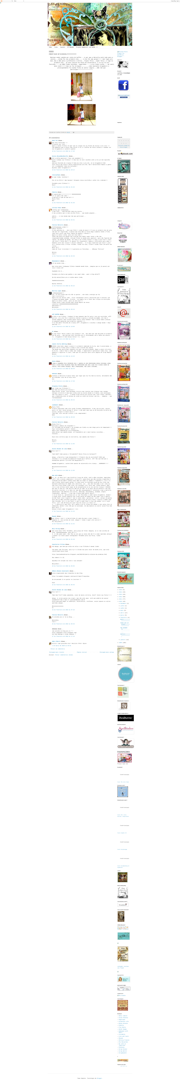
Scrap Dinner (123, 1049)
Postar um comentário (58, 649)
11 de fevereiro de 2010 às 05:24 (63, 286)
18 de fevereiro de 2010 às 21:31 (63, 523)
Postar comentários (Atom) (64, 655)
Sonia (54, 361)
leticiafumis (56, 175)
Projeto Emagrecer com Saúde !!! (87, 47)
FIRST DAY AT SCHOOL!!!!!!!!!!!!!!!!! (125, 624)
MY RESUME (70, 47)
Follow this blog (123, 97)
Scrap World (123, 1051)
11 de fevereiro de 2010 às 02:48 (63, 256)
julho (122, 606)
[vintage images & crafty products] (122, 796)
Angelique (122, 1019)
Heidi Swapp (123, 1029)
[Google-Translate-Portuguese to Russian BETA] (124, 144)
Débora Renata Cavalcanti (60, 571)
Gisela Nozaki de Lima (59, 449)
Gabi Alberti (56, 641)
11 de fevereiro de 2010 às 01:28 (63, 187)
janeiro (123, 639)
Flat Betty (122, 1027)
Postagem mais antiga (107, 652)
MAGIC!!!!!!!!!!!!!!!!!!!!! (125, 620)
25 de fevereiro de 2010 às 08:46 (63, 624)
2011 (121, 599)
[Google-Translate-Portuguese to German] (124, 141)
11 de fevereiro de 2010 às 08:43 (63, 309)
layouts (62, 47)
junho (122, 608)
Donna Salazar (123, 1023)
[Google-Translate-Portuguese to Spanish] (126, 144)
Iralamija (122, 1034)
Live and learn (124, 1036)
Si (53, 331)
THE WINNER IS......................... (125, 630)
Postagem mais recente (56, 652)
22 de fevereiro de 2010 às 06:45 (63, 584)
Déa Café (55, 475)
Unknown (54, 373)
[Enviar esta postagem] (73, 132)
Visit (123, 782)
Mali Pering (56, 528)
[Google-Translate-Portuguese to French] (121, 141)
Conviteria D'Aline (58, 544)
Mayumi (54, 516)
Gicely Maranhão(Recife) (60, 156)
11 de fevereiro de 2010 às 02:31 (63, 220)
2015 (121, 589)
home (50, 47)
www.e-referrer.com (124, 1066)
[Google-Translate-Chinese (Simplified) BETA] (119, 141)
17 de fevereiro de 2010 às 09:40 (63, 417)
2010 (121, 601)
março (122, 615)
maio (122, 610)
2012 (121, 596)
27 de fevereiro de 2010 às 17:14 (63, 636)
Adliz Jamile (123, 1015)
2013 (121, 594)
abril (122, 613)
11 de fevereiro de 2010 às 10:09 (63, 326)
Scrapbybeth (123, 1053)
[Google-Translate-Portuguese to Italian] (126, 141)
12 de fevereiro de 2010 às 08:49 (63, 368)
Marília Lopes (56, 291)
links (56, 47)
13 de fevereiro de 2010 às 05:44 (63, 400)
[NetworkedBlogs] (123, 95)
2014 (121, 592)
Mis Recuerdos (123, 1042)
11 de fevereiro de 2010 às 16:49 (63, 356)
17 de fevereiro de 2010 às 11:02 (63, 443)
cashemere (55, 405)
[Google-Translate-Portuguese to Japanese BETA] (128, 141)
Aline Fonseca (123, 1017)
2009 (121, 642)
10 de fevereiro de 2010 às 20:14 (63, 170)
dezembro (123, 603)
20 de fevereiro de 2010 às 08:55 (63, 566)
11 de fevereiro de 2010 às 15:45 (63, 339)
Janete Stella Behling (59, 344)
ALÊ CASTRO (55, 314)
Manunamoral (56, 261)
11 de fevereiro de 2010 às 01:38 (63, 202)
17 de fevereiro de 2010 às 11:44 (63, 511)
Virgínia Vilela (57, 386)
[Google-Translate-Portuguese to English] (121, 144)
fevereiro (123, 617)
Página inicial (82, 652)
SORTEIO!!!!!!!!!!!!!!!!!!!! (125, 635)
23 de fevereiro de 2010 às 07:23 (63, 610)
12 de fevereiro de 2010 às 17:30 (63, 381)
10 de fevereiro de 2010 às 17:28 (63, 151)
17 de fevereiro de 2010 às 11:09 (63, 470)
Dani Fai (55, 140)
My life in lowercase (122, 1044)
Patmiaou (121, 1047)
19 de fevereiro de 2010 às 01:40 (63, 539)
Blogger (99, 1078)
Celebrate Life (124, 1021)
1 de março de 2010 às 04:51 (61, 645)
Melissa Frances (124, 1040)
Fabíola (54, 192)
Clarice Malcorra (57, 225)
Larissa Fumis (56, 207)
